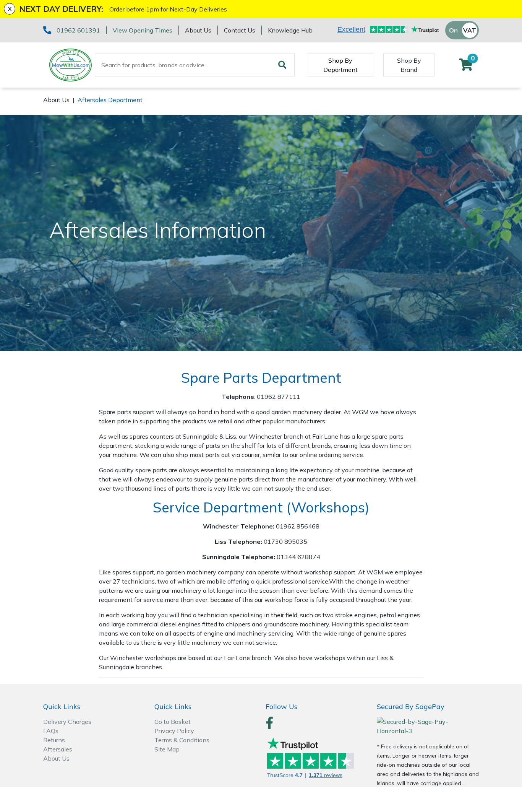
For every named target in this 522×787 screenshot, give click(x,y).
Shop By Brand (409, 65)
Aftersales (57, 749)
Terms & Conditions (181, 740)
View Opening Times (142, 30)
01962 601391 (78, 30)
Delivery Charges (67, 721)
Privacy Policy (174, 731)
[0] (466, 67)
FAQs (50, 731)
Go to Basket (172, 721)
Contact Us (239, 30)
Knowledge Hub (290, 30)
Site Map (167, 749)
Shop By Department (340, 65)
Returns (54, 740)
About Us (198, 30)
